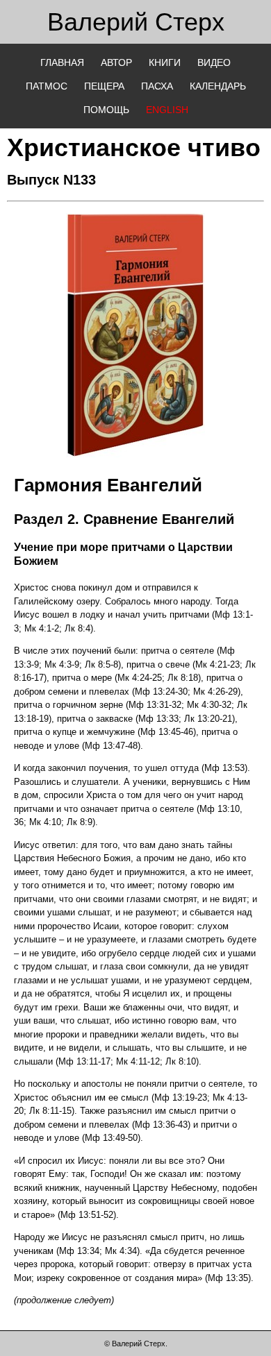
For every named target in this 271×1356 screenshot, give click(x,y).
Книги (165, 62)
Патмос (46, 86)
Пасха (157, 86)
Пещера (104, 86)
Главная (62, 62)
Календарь (218, 86)
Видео (214, 62)
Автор (116, 62)
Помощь (106, 109)
